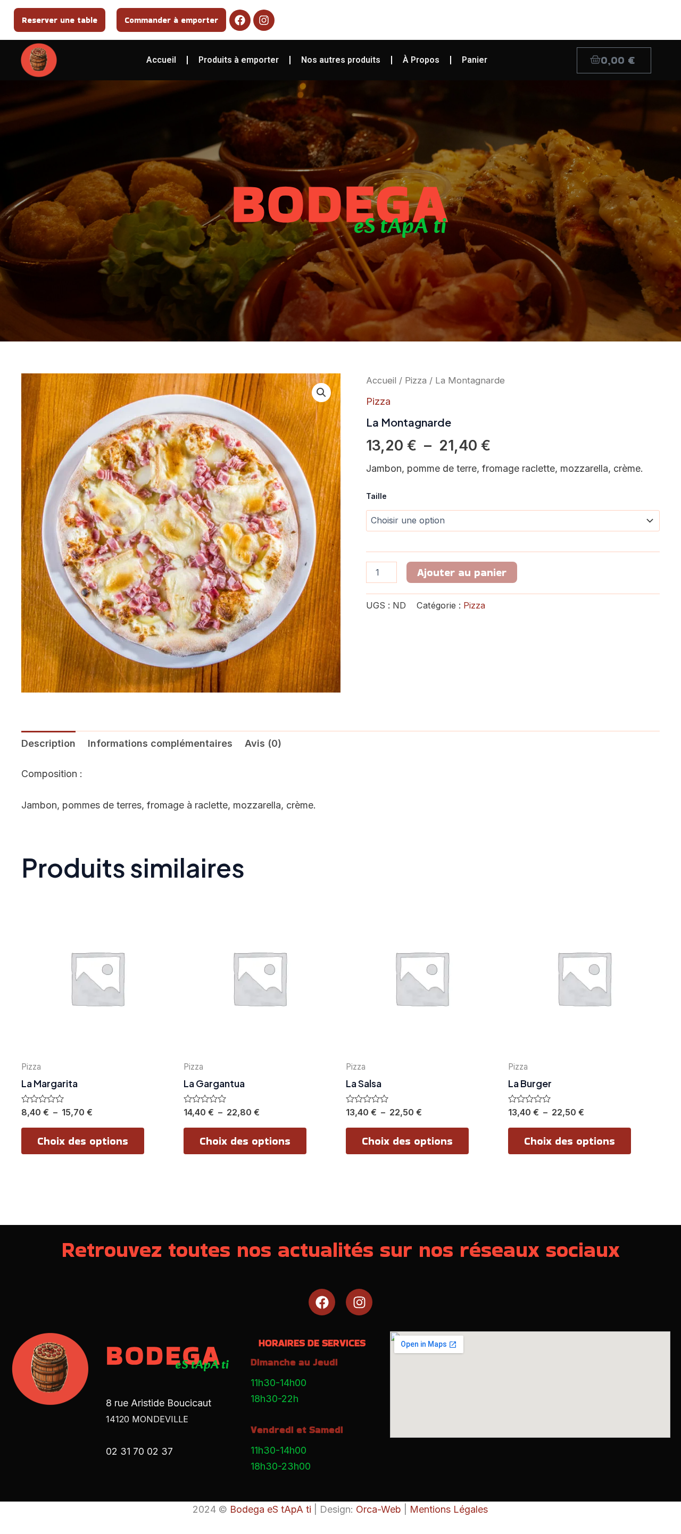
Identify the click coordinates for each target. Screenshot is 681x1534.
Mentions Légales (449, 1509)
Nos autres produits (340, 60)
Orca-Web (378, 1509)
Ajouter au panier (461, 572)
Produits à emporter (238, 60)
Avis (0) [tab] (263, 743)
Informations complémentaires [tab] (160, 743)
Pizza (416, 380)
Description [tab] (48, 743)
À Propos (421, 60)
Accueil (161, 60)
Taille (376, 496)
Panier (474, 60)
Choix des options (82, 1140)
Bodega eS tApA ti (270, 1509)
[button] (321, 392)
